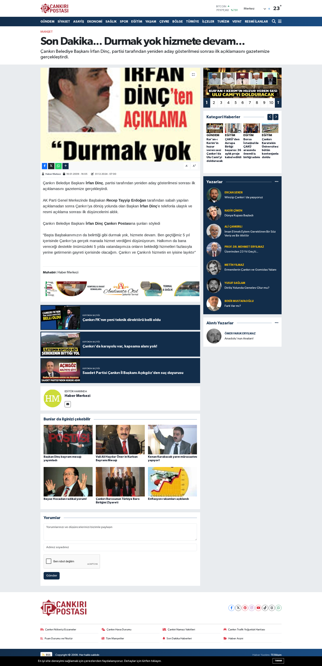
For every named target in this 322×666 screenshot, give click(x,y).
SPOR (124, 21)
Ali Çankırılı (233, 226)
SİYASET (64, 21)
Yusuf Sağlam (235, 283)
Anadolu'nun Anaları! (239, 338)
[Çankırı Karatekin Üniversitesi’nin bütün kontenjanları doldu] (270, 128)
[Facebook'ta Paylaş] (44, 166)
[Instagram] (252, 608)
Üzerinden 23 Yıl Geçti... (241, 251)
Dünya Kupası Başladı (239, 215)
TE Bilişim (276, 655)
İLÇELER (208, 21)
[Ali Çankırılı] (213, 231)
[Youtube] (258, 608)
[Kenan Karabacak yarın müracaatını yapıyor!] (172, 439)
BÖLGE (177, 21)
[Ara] (274, 22)
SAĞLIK (111, 21)
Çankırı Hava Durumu (119, 629)
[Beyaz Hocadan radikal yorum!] (68, 481)
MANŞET (46, 31)
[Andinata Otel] (121, 288)
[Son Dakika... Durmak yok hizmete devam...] (120, 114)
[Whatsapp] (278, 608)
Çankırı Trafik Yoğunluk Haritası (246, 629)
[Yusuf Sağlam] (213, 285)
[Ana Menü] (279, 22)
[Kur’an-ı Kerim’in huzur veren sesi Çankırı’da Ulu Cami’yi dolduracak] (214, 128)
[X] (238, 608)
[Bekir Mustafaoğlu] (213, 303)
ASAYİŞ (78, 21)
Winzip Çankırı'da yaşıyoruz (244, 197)
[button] (270, 117)
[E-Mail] (68, 404)
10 (271, 103)
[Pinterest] (245, 608)
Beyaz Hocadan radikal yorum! (65, 498)
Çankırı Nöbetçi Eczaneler (60, 629)
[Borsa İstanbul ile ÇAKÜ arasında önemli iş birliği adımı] (251, 128)
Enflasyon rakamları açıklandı (168, 498)
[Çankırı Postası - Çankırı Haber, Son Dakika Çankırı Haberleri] (54, 8)
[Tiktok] (265, 608)
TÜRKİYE (192, 21)
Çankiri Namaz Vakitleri (181, 629)
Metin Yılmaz (234, 265)
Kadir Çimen (233, 210)
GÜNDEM (47, 21)
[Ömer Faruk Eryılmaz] (213, 336)
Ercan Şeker (234, 192)
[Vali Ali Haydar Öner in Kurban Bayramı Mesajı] (120, 439)
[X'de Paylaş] (51, 166)
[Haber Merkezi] (52, 398)
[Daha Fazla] (65, 166)
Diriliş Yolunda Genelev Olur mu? (247, 287)
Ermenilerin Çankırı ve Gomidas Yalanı (250, 269)
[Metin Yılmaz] (213, 267)
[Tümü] (276, 182)
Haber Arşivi (235, 638)
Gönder (51, 575)
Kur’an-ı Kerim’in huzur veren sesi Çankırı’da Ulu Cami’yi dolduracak (214, 150)
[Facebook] (231, 608)
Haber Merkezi (53, 174)
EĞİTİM (136, 21)
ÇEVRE (164, 21)
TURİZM (223, 21)
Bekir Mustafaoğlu (239, 301)
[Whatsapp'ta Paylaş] (58, 166)
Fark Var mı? (233, 306)
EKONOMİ (94, 21)
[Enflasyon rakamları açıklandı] (172, 481)
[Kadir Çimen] (213, 213)
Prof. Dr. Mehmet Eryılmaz (244, 246)
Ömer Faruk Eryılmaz (240, 333)
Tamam (278, 661)
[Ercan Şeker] (213, 195)
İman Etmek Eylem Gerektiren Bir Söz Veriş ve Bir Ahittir (250, 233)
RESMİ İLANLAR (256, 21)
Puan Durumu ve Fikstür (59, 638)
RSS (47, 655)
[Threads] (272, 608)
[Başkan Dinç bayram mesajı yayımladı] (68, 439)
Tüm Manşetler (115, 638)
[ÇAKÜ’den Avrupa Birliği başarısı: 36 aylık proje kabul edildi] (233, 128)
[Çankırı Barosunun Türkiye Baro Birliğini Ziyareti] (120, 481)
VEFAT (237, 21)
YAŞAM (150, 21)
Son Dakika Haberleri (179, 638)
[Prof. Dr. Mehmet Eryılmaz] (213, 249)
